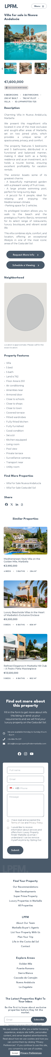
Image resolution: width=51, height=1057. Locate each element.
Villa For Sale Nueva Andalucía (23, 483)
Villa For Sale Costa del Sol (21, 487)
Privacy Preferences (31, 1053)
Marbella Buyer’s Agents (25, 928)
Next (49, 68)
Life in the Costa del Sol (25, 942)
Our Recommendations (25, 887)
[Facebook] (19, 754)
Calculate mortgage (17, 88)
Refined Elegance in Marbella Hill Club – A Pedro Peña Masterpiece (25, 667)
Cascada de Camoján (25, 978)
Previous (2, 68)
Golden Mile (25, 964)
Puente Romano (25, 968)
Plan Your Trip (25, 937)
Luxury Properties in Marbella (25, 901)
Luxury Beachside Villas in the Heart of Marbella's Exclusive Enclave (24, 614)
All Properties (25, 905)
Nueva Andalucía (25, 982)
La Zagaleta (25, 987)
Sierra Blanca (25, 973)
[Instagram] (25, 754)
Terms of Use (17, 822)
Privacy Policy (36, 822)
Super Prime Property (26, 896)
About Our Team (25, 923)
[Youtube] (31, 754)
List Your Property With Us (25, 932)
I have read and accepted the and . (27, 821)
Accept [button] (15, 1053)
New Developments (25, 891)
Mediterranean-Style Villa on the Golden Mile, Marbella (22, 560)
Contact (25, 946)
